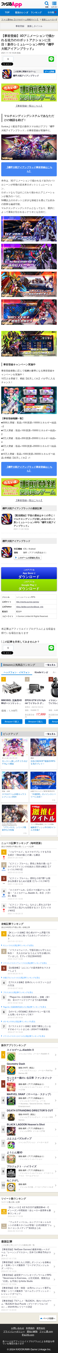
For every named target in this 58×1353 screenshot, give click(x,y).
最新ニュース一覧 (50, 19)
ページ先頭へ (49, 1318)
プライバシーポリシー (14, 1331)
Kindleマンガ (41, 672)
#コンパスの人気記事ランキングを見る (18, 945)
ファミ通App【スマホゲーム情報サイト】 (20, 19)
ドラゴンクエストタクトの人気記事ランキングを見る (24, 1036)
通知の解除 (32, 1331)
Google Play (29, 585)
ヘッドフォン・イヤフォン (17, 672)
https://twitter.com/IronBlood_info (29, 606)
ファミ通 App (11, 5)
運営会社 (41, 1328)
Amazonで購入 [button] (12, 721)
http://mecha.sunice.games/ (27, 601)
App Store (29, 573)
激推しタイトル (34, 25)
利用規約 (30, 1328)
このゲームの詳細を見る (29, 557)
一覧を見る (50, 664)
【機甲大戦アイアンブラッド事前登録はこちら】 (29, 169)
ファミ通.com (46, 1331)
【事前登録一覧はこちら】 (29, 105)
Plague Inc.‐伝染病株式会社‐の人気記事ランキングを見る (24, 1007)
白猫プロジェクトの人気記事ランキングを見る (21, 978)
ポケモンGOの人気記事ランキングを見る (19, 1022)
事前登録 (20, 25)
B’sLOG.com (28, 1334)
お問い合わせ (17, 1328)
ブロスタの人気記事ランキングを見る (18, 992)
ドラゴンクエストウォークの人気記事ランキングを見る (25, 963)
